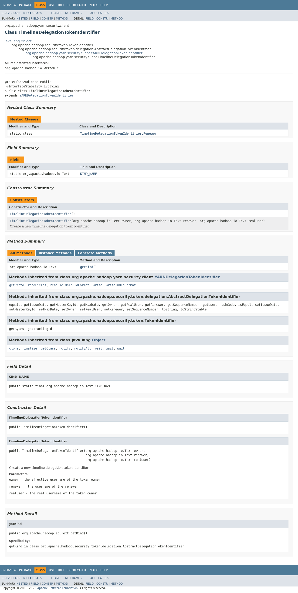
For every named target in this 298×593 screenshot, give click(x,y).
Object (98, 340)
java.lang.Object (18, 41)
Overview (8, 5)
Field (35, 18)
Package (25, 5)
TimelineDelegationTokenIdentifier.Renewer (118, 133)
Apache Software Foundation (57, 588)
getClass (48, 348)
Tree (61, 5)
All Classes (99, 13)
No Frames (73, 13)
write (97, 285)
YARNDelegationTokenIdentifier (47, 95)
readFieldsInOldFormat (69, 285)
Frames (56, 13)
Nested (22, 18)
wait (98, 348)
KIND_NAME (88, 174)
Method (62, 18)
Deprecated (77, 5)
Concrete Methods (95, 253)
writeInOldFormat (121, 285)
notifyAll (82, 348)
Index (93, 5)
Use (52, 5)
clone (13, 348)
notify (65, 348)
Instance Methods (55, 253)
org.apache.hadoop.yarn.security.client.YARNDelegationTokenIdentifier (84, 53)
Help (104, 5)
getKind (86, 267)
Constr (47, 18)
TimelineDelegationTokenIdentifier (40, 214)
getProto (16, 285)
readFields (37, 285)
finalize (29, 348)
